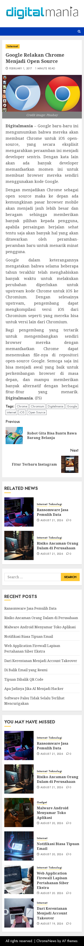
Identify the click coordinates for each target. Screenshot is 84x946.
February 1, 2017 (20, 68)
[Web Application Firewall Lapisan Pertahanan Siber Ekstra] (19, 879)
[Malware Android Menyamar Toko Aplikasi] (19, 812)
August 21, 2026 (51, 520)
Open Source (36, 412)
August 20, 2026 (51, 823)
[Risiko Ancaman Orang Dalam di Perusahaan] (19, 545)
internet (11, 412)
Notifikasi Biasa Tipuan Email (28, 636)
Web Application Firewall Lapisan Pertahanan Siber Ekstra (53, 880)
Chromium (37, 406)
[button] (79, 31)
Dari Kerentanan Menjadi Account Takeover (40, 660)
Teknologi (55, 504)
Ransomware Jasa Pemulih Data (52, 512)
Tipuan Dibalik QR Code (23, 679)
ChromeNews (46, 940)
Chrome (22, 406)
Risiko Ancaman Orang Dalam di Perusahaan (57, 545)
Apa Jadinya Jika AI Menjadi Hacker (34, 688)
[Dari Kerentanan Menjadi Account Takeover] (19, 913)
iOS (22, 412)
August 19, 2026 (51, 924)
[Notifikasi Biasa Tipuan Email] (19, 846)
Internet (12, 46)
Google (72, 406)
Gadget (42, 802)
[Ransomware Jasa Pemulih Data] (19, 512)
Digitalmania (55, 406)
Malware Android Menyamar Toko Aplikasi (40, 627)
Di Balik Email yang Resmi (25, 670)
